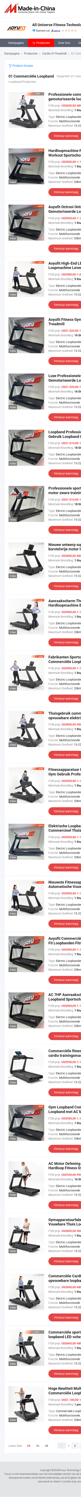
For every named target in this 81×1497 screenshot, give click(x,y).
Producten (43, 43)
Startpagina (16, 43)
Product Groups (22, 66)
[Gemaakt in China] (30, 8)
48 (46, 1446)
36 (37, 1446)
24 (28, 1445)
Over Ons (64, 43)
